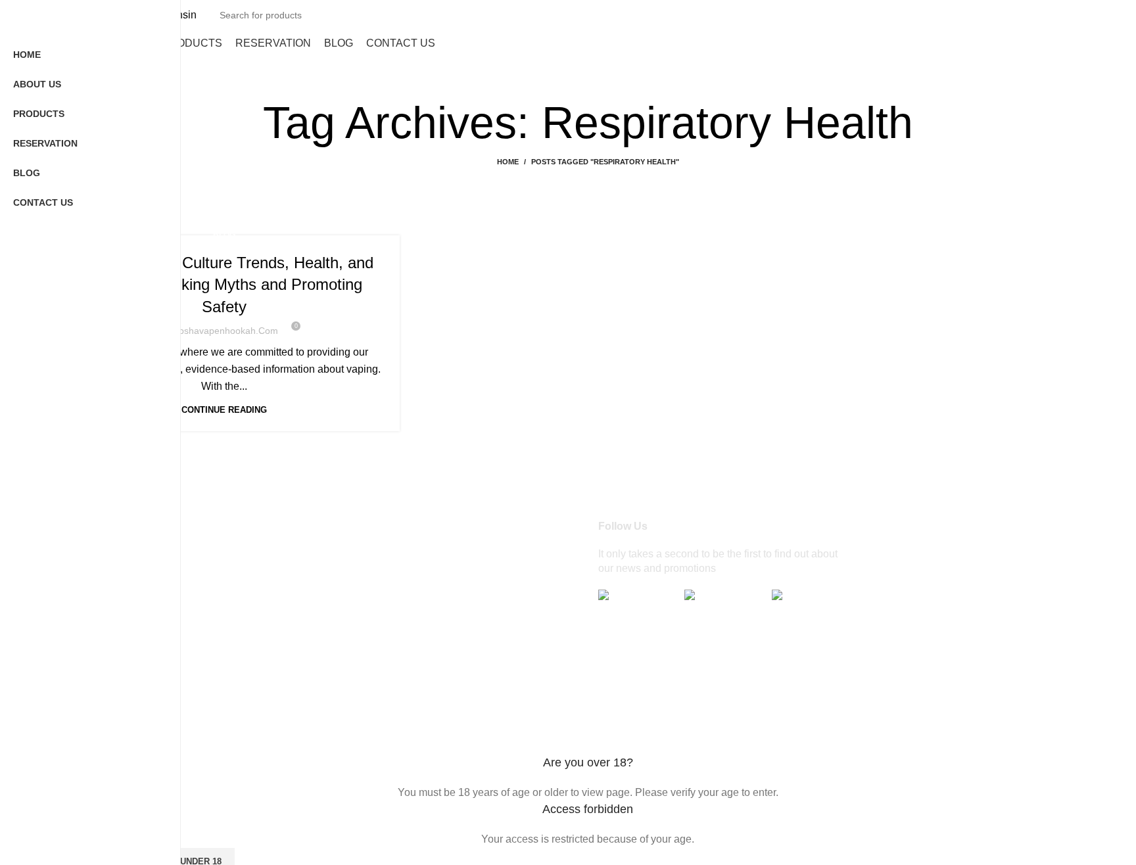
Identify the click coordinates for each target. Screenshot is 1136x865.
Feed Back (348, 712)
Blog (224, 234)
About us (344, 565)
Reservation (351, 639)
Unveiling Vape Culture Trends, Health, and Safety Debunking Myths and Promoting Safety (224, 285)
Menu (336, 614)
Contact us (348, 687)
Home (508, 162)
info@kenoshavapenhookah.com (225, 622)
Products (344, 590)
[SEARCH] (1101, 15)
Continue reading (224, 410)
